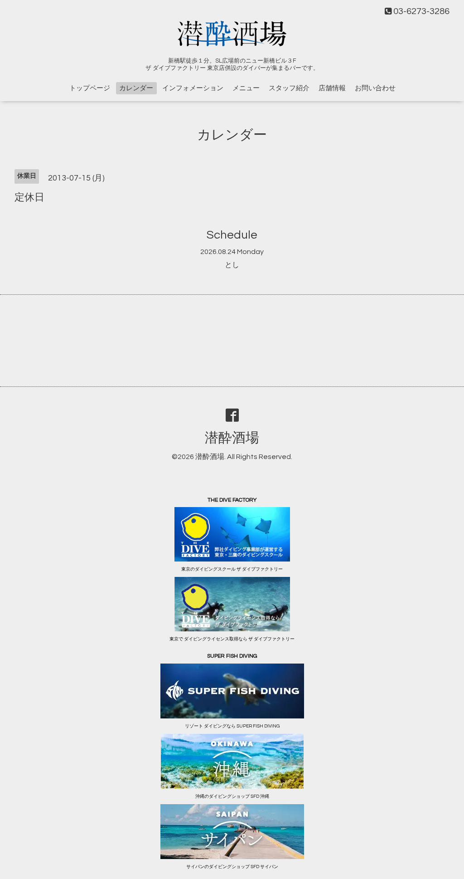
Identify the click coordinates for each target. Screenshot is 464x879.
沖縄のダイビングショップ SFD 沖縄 (232, 796)
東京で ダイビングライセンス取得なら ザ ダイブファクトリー (232, 639)
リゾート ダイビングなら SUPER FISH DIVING (232, 726)
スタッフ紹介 (289, 88)
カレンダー (136, 88)
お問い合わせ (375, 88)
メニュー (246, 88)
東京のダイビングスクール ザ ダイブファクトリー (232, 569)
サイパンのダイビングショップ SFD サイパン (232, 866)
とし (232, 265)
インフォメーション (192, 88)
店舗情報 (332, 88)
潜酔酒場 (232, 438)
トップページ (89, 88)
